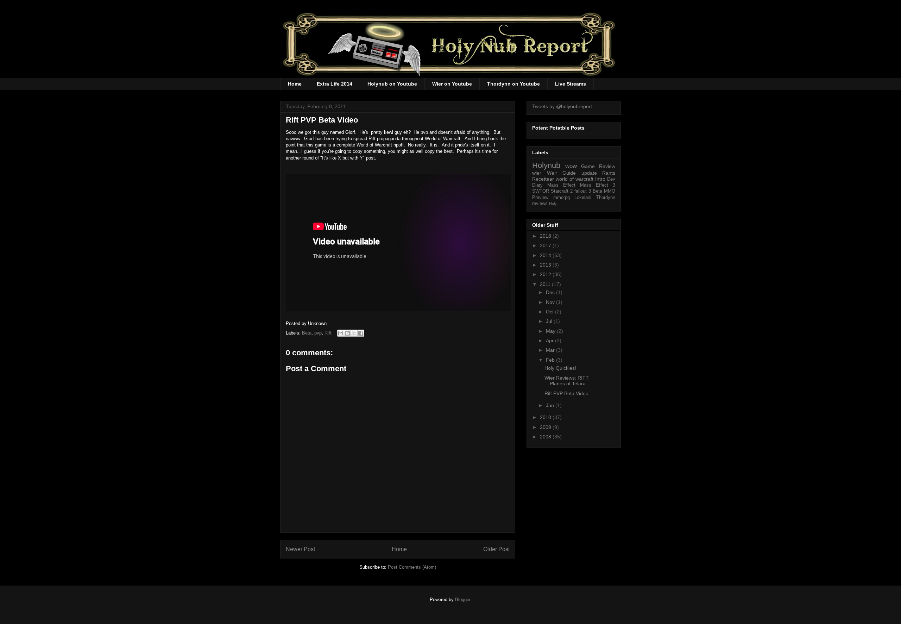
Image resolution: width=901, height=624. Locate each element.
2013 (546, 265)
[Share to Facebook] (360, 333)
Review (607, 166)
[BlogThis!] (347, 333)
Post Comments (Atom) (412, 567)
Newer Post (300, 549)
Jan (550, 405)
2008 (546, 436)
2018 (546, 236)
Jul (550, 321)
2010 (546, 417)
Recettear (543, 179)
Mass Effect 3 (597, 185)
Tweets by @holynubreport (562, 106)
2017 (546, 245)
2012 (546, 274)
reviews (540, 203)
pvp (318, 333)
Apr (550, 340)
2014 (546, 255)
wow (571, 166)
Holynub (546, 165)
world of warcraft (574, 179)
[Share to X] (354, 333)
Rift (328, 333)
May (551, 331)
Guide (569, 173)
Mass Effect (561, 185)
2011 (546, 284)
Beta (306, 333)
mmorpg (561, 197)
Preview (540, 197)
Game (588, 166)
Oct (550, 311)
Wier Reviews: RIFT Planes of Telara (566, 381)
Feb (551, 360)
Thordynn (605, 197)
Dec (551, 292)
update (589, 173)
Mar (551, 350)
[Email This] (340, 333)
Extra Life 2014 (334, 84)
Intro (600, 179)
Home (295, 84)
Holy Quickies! (560, 368)
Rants (608, 173)
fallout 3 (582, 191)
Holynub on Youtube (392, 84)
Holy (553, 203)
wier (536, 173)
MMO (609, 191)
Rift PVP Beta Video (566, 393)
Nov (551, 302)
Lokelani (582, 197)
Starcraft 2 (562, 191)
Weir (552, 173)
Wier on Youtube (452, 84)
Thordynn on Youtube (513, 84)
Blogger (462, 599)
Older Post (496, 549)
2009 (546, 427)
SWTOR (540, 191)
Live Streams (570, 84)
